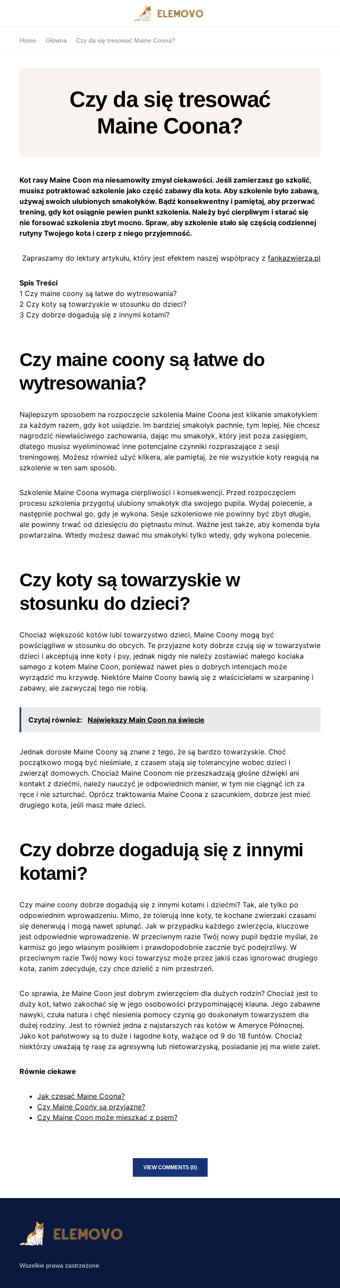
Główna (56, 40)
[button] (22, 13)
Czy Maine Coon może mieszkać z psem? (107, 1117)
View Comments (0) (170, 1167)
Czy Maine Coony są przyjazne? (91, 1106)
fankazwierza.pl (294, 258)
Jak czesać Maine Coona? (81, 1096)
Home (27, 40)
